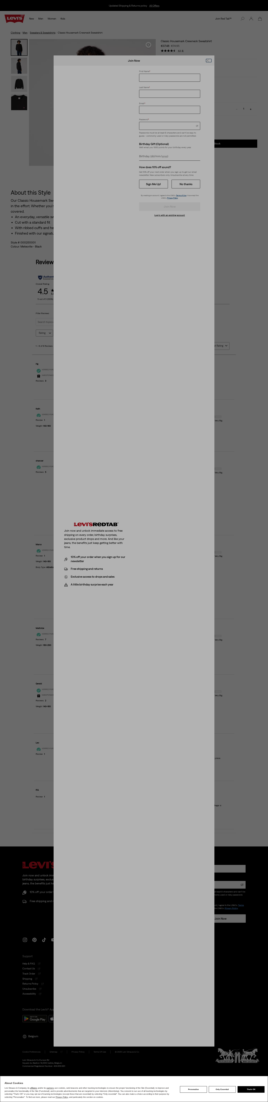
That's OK (251, 1089)
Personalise (193, 1089)
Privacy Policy (62, 1097)
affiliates (33, 1088)
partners (50, 1088)
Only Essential (222, 1089)
